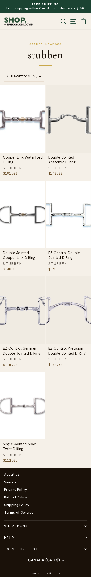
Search (10, 482)
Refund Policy (15, 497)
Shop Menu (16, 526)
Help (9, 537)
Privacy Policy (15, 490)
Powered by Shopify (45, 573)
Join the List (21, 549)
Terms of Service (18, 512)
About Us (12, 474)
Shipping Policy (16, 505)
